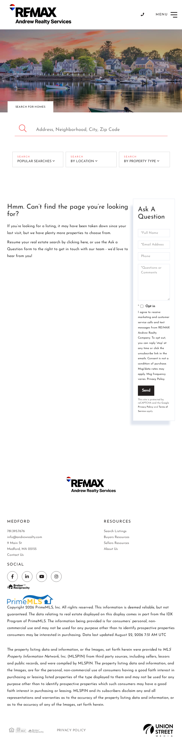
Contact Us (15, 555)
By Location (82, 161)
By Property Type (140, 161)
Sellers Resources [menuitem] (116, 543)
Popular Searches (34, 161)
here (84, 242)
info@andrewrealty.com (24, 537)
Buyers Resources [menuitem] (116, 537)
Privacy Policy (155, 379)
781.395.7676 (16, 531)
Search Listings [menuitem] (115, 531)
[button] (23, 128)
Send (146, 390)
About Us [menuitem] (111, 549)
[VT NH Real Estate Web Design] (158, 730)
